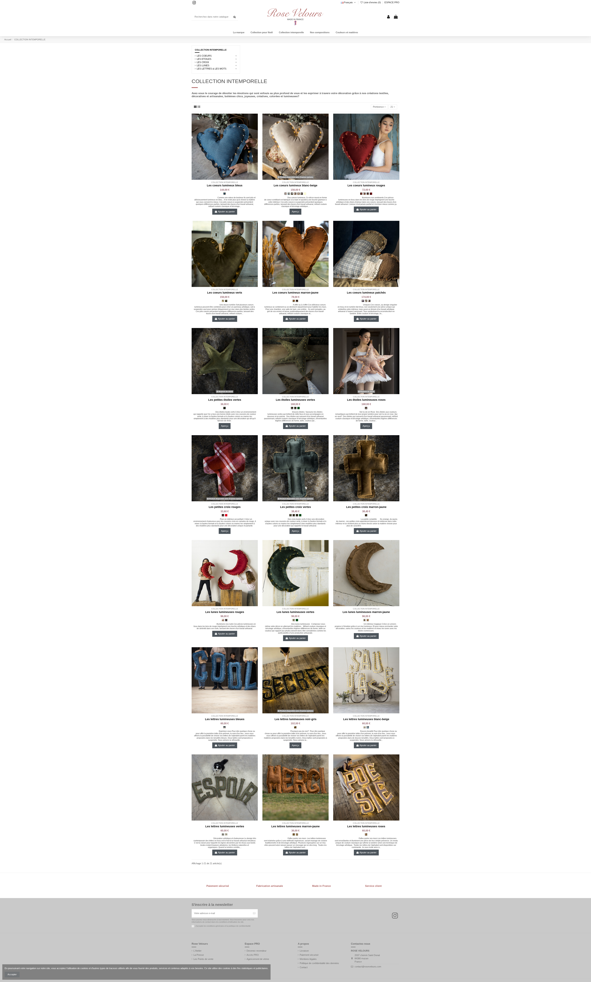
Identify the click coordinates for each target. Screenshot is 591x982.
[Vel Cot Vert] (224, 408)
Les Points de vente (203, 959)
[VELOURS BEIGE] (295, 194)
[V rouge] (223, 620)
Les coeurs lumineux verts (224, 292)
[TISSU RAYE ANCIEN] (302, 194)
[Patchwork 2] (369, 301)
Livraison (304, 950)
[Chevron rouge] (226, 620)
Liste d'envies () (372, 2)
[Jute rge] (364, 194)
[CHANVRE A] (289, 194)
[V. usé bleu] (224, 727)
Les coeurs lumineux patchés (366, 292)
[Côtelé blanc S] (364, 727)
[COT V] (223, 301)
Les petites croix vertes (295, 507)
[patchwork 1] (363, 301)
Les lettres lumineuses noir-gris (295, 719)
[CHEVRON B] (224, 194)
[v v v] (297, 515)
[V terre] (364, 620)
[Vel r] (366, 408)
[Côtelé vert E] (223, 834)
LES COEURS (204, 55)
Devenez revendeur (256, 950)
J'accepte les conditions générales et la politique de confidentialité (223, 926)
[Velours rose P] (366, 834)
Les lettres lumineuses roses (366, 826)
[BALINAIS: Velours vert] (298, 408)
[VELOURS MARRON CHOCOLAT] (297, 301)
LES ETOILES (204, 59)
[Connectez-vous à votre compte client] (388, 17)
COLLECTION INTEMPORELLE (211, 50)
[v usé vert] (294, 515)
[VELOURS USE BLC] (298, 194)
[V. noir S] (295, 727)
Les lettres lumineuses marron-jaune (295, 826)
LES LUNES (203, 65)
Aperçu (295, 211)
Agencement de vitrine (258, 959)
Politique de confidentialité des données (319, 963)
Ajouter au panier (226, 211)
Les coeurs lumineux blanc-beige (295, 185)
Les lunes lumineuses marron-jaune (366, 612)
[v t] (366, 515)
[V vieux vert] (294, 620)
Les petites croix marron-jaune (366, 507)
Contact (304, 967)
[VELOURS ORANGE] (294, 301)
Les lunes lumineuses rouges (224, 612)
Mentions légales (308, 959)
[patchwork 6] (366, 301)
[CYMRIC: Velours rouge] (226, 515)
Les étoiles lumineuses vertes (295, 399)
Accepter (12, 974)
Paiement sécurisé (309, 955)
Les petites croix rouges (225, 507)
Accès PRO (253, 955)
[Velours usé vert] (292, 408)
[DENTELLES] (292, 194)
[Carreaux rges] (361, 194)
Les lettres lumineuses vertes (224, 826)
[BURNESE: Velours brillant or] (305, 194)
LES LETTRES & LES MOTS (211, 68)
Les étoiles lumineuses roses (366, 399)
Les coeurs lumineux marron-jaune (295, 292)
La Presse (198, 955)
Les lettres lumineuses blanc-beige (366, 719)
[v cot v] (290, 515)
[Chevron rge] (368, 194)
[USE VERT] (226, 301)
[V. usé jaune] (294, 834)
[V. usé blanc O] (368, 727)
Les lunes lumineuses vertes (295, 612)
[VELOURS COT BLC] (285, 194)
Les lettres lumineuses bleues (224, 719)
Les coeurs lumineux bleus (224, 185)
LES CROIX (203, 62)
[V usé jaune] (368, 620)
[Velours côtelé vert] (295, 408)
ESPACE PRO (391, 2)
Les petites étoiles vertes (224, 399)
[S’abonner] (254, 913)
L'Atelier (197, 950)
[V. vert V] (226, 834)
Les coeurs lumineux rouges (366, 185)
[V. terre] (297, 834)
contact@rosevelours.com (368, 966)
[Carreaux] (223, 515)
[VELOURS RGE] (371, 194)
